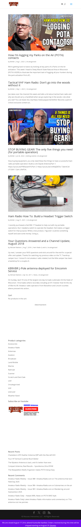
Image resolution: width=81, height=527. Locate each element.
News (35, 275)
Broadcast (12, 359)
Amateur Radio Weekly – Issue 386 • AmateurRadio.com (29, 485)
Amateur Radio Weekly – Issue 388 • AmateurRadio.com (29, 479)
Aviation (11, 355)
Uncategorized (31, 62)
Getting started (31, 156)
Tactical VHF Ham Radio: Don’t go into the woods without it (39, 84)
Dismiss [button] (53, 525)
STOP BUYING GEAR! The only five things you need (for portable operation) (40, 150)
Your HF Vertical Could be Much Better (23, 459)
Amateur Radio (14, 347)
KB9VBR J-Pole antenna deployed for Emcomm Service (37, 269)
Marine (11, 366)
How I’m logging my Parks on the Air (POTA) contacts (35, 56)
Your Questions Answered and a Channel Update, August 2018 (39, 242)
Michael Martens (16, 247)
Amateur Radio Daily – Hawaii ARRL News (24, 496)
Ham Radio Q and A (40, 247)
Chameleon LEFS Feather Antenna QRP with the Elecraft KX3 (31, 455)
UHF (9, 381)
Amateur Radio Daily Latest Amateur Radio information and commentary (36, 499)
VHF (9, 388)
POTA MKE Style (50, 496)
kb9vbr (12, 62)
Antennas (12, 351)
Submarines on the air (63, 485)
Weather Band (14, 396)
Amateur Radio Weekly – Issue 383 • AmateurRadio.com (29, 489)
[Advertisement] (24, 322)
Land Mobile (13, 362)
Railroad (11, 370)
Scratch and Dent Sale (16, 377)
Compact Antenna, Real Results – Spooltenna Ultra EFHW (30, 466)
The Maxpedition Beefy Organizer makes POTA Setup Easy (31, 470)
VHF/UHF (11, 392)
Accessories (12, 344)
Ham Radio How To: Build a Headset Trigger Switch (40, 216)
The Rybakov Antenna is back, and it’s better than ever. (30, 462)
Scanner (11, 373)
